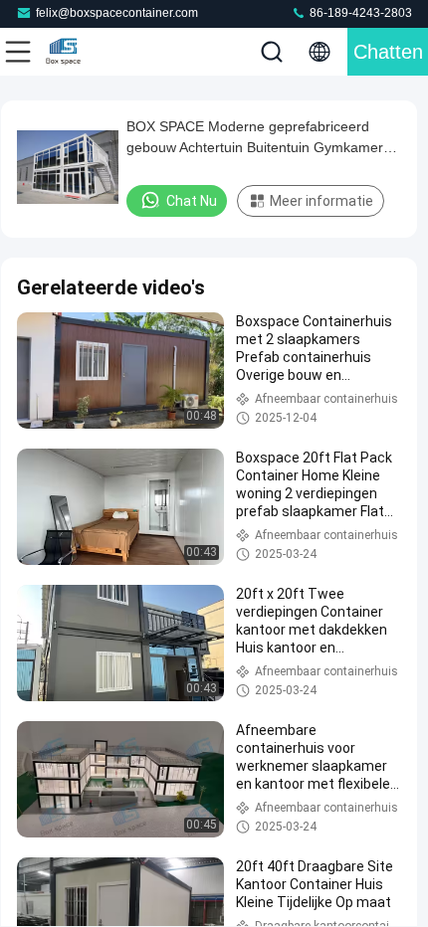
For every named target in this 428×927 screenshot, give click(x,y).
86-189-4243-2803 (359, 13)
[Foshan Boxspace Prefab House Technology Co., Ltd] (83, 52)
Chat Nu (191, 201)
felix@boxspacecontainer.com (117, 13)
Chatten (388, 52)
